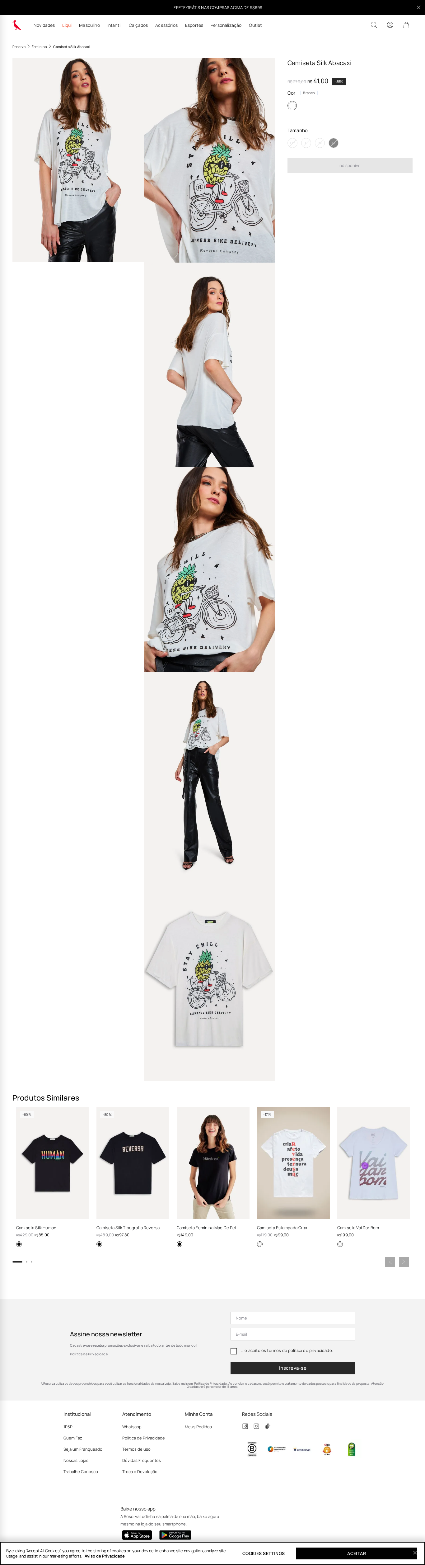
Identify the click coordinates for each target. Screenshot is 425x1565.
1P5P (67, 1426)
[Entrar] (390, 25)
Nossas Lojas (75, 1460)
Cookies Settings (263, 1553)
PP (292, 143)
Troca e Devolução (139, 1471)
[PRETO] (19, 1244)
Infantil (114, 25)
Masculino (89, 25)
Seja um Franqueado (82, 1449)
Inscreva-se (292, 1368)
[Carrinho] (406, 25)
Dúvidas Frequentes (141, 1460)
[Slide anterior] (390, 1262)
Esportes (194, 25)
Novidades (44, 25)
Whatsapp (132, 1426)
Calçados (138, 25)
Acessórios (166, 25)
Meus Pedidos (198, 1426)
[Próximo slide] (404, 1262)
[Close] (415, 1553)
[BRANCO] (292, 105)
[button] (78, 160)
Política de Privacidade (89, 1354)
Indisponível (350, 165)
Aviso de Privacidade (105, 1556)
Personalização (226, 25)
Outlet (255, 25)
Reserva (19, 46)
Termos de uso (136, 1449)
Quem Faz (72, 1438)
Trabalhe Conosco (80, 1471)
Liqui (67, 25)
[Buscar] (374, 25)
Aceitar (356, 1553)
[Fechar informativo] (419, 7)
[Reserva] (16, 25)
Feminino (39, 46)
